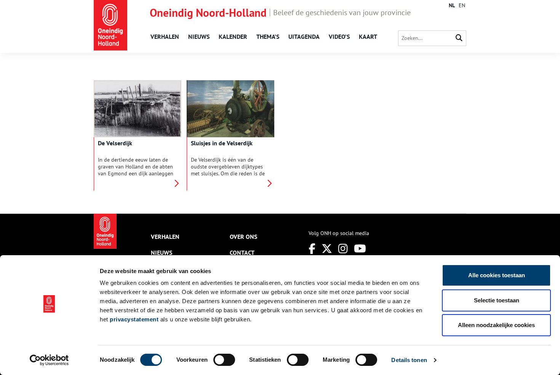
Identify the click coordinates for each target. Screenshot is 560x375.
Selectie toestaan (496, 300)
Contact (242, 252)
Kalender (233, 36)
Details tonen (409, 360)
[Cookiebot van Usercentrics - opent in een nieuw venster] (49, 360)
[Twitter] (327, 249)
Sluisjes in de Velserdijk (222, 143)
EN (462, 5)
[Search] (459, 38)
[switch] (224, 360)
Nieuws (199, 36)
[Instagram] (343, 249)
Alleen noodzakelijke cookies (496, 325)
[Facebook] (312, 249)
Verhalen (164, 36)
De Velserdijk (115, 143)
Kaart (368, 36)
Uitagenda (304, 36)
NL (452, 5)
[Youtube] (360, 249)
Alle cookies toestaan (496, 275)
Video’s (339, 36)
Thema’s (267, 36)
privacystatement (134, 319)
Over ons (243, 236)
